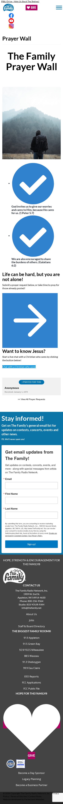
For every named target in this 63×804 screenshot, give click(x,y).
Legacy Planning (31, 779)
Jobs (31, 620)
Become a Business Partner (31, 785)
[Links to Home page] (14, 575)
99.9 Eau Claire (31, 668)
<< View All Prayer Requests (31, 399)
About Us (31, 614)
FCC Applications (31, 682)
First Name (11, 494)
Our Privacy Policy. (35, 535)
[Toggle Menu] (59, 7)
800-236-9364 (35, 601)
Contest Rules (34, 796)
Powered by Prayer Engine (31, 407)
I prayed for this (31, 382)
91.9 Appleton (31, 637)
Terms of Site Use (19, 796)
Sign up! (31, 544)
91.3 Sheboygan (31, 662)
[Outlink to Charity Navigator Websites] (15, 763)
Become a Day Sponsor (31, 773)
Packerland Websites (34, 799)
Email (8, 479)
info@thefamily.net (31, 607)
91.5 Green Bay (31, 643)
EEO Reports (31, 676)
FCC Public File (31, 688)
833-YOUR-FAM (35, 604)
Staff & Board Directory (31, 626)
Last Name (11, 508)
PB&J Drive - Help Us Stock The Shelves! (20, 1)
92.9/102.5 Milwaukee (31, 650)
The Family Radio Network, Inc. (35, 793)
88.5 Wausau (31, 656)
